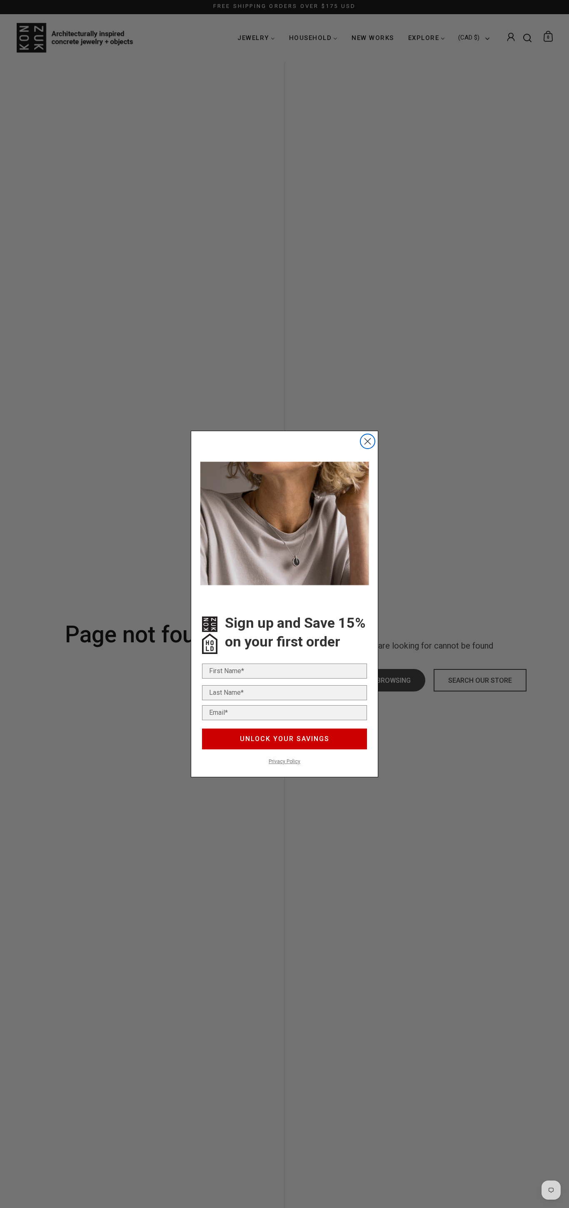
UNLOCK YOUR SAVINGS (284, 739)
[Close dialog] (367, 441)
